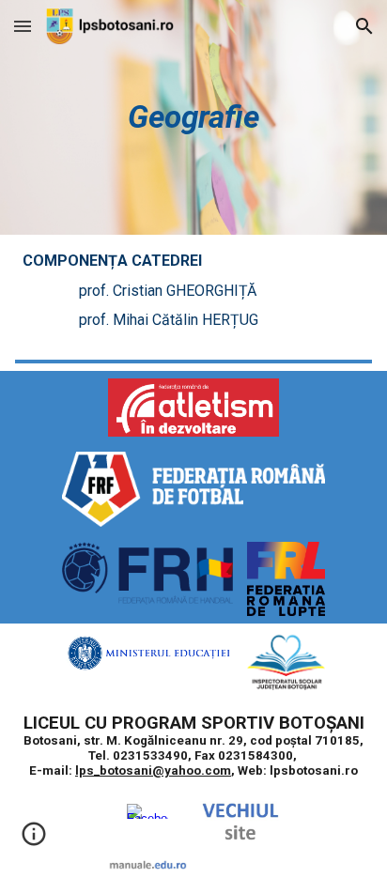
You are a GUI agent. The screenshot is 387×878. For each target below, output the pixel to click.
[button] (22, 26)
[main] (193, 117)
